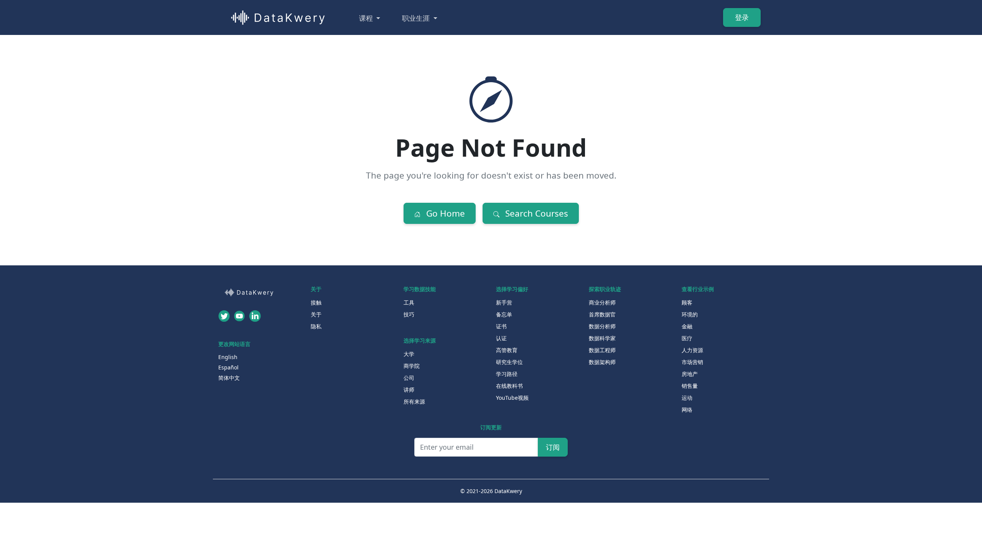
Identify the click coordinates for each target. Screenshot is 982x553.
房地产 (690, 373)
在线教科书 (509, 385)
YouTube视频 (512, 397)
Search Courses (535, 213)
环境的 (690, 314)
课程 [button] (367, 18)
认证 (501, 338)
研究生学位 (509, 362)
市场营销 (692, 362)
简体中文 (229, 377)
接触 (316, 302)
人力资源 (692, 350)
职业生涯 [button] (417, 18)
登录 (742, 17)
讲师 (409, 389)
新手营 (504, 302)
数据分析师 (602, 326)
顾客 (687, 302)
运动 (687, 397)
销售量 (690, 385)
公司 (409, 377)
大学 (409, 354)
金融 (687, 326)
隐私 (316, 326)
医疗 (687, 338)
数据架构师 (602, 362)
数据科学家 (602, 338)
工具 (409, 302)
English (227, 357)
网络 (687, 409)
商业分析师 (602, 302)
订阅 (553, 447)
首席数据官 (602, 314)
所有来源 (414, 401)
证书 (501, 326)
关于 (316, 314)
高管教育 (506, 350)
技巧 (409, 314)
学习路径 (506, 373)
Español (228, 367)
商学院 (412, 365)
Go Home (444, 213)
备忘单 (504, 314)
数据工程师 (602, 350)
